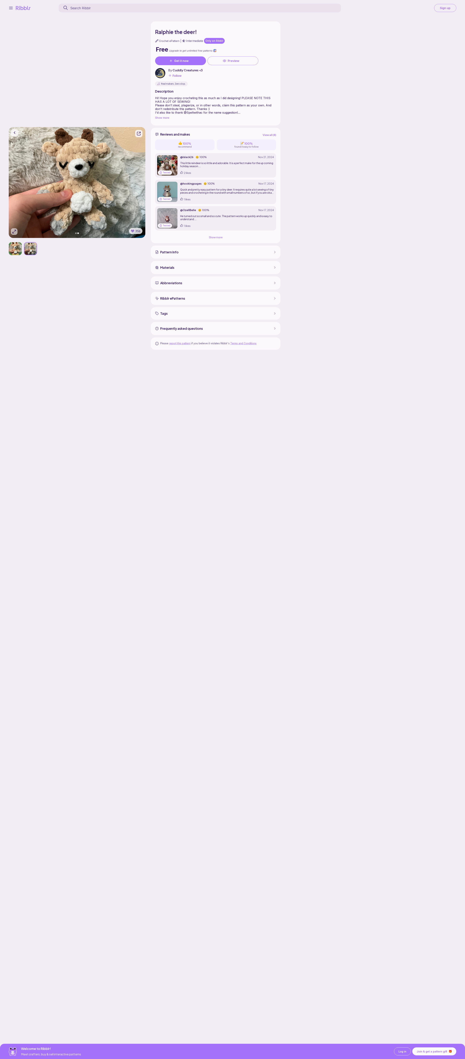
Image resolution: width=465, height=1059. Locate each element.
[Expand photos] (14, 231)
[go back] (14, 132)
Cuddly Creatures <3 (188, 70)
